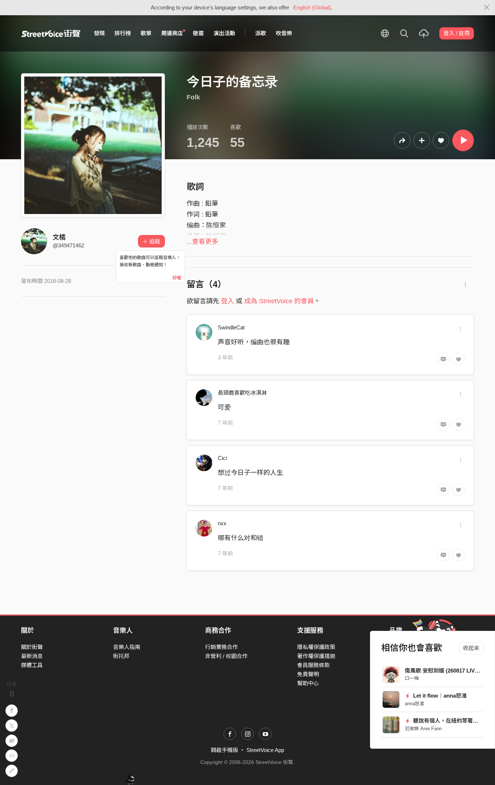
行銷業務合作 (221, 647)
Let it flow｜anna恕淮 (439, 695)
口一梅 (412, 678)
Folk (193, 97)
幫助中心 (308, 683)
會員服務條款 (313, 665)
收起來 (471, 648)
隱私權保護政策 (316, 647)
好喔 (176, 277)
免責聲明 (308, 674)
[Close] (487, 7)
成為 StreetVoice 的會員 (279, 301)
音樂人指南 (126, 647)
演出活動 (224, 33)
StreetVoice (51, 33)
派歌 (260, 33)
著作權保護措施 (316, 656)
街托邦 (121, 656)
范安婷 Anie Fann (423, 728)
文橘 (59, 237)
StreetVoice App (265, 750)
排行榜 (123, 33)
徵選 (198, 33)
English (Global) (312, 7)
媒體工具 (32, 665)
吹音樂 (284, 33)
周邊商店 (172, 33)
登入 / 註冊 (457, 33)
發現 (99, 33)
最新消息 (32, 656)
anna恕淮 (414, 703)
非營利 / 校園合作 (226, 656)
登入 (227, 301)
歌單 (146, 33)
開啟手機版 (224, 750)
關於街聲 (32, 647)
